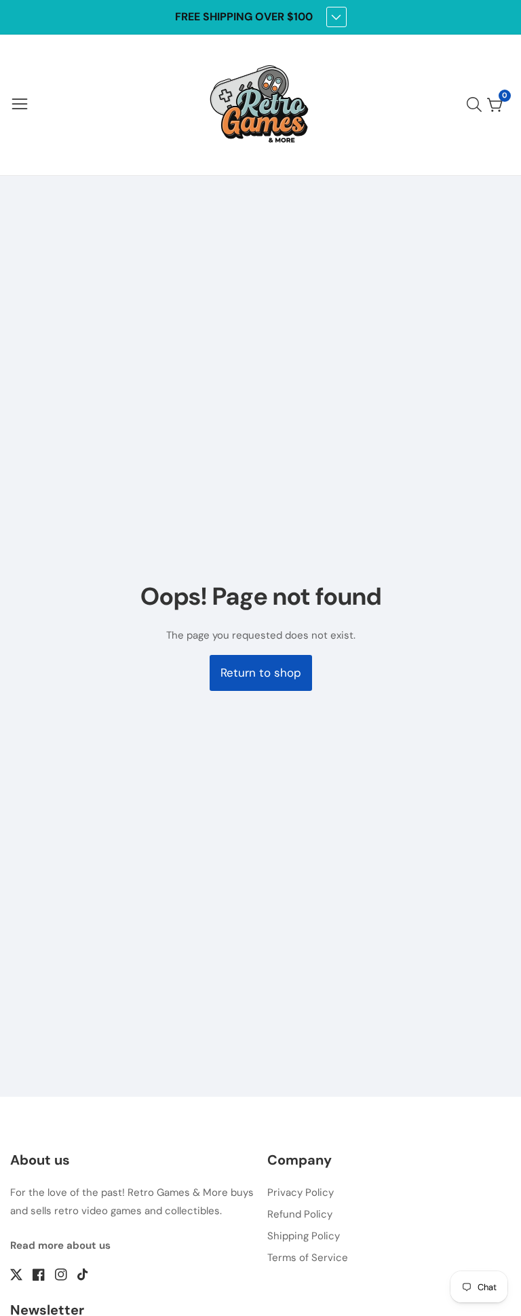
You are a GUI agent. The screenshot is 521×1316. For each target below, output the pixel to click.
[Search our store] (477, 104)
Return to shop (260, 672)
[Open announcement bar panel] (336, 17)
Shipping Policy (303, 1236)
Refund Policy (299, 1214)
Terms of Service (307, 1257)
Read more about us (60, 1245)
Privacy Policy (300, 1192)
